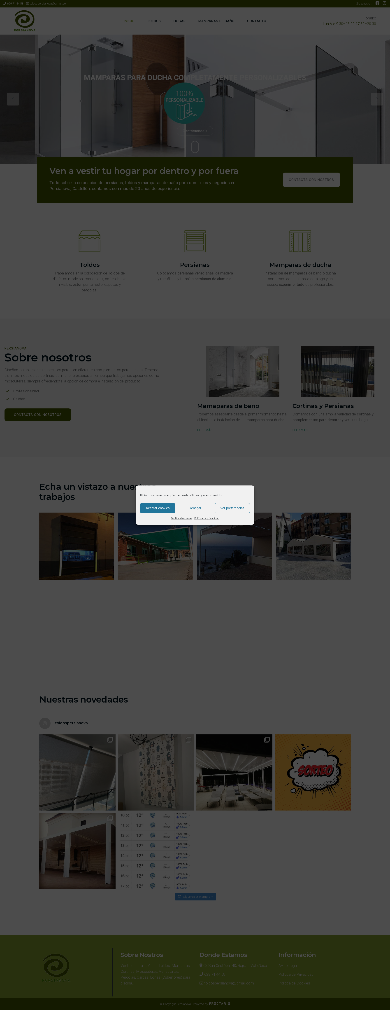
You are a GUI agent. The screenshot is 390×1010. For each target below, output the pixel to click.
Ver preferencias (232, 508)
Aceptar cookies (158, 508)
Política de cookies (181, 518)
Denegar (195, 508)
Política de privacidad (206, 518)
